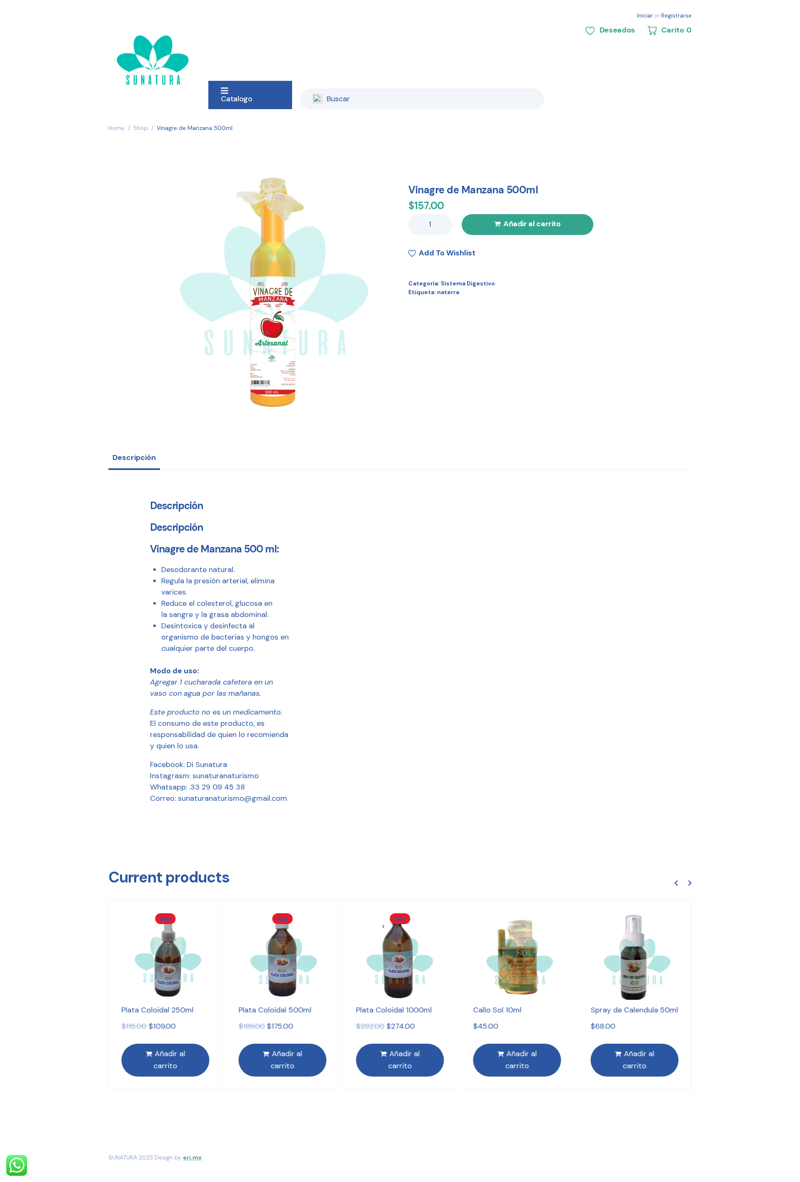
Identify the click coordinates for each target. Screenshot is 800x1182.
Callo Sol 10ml (385, 1010)
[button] (675, 882)
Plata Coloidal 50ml (630, 1010)
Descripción (134, 457)
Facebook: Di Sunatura (188, 765)
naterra (448, 292)
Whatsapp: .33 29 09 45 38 (197, 787)
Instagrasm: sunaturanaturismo (204, 776)
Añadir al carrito (532, 224)
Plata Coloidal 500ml (163, 1010)
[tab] (134, 460)
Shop (140, 128)
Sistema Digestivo (468, 283)
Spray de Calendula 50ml (522, 1010)
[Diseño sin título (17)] (274, 290)
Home (116, 128)
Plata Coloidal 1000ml (282, 1010)
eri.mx (192, 1157)
